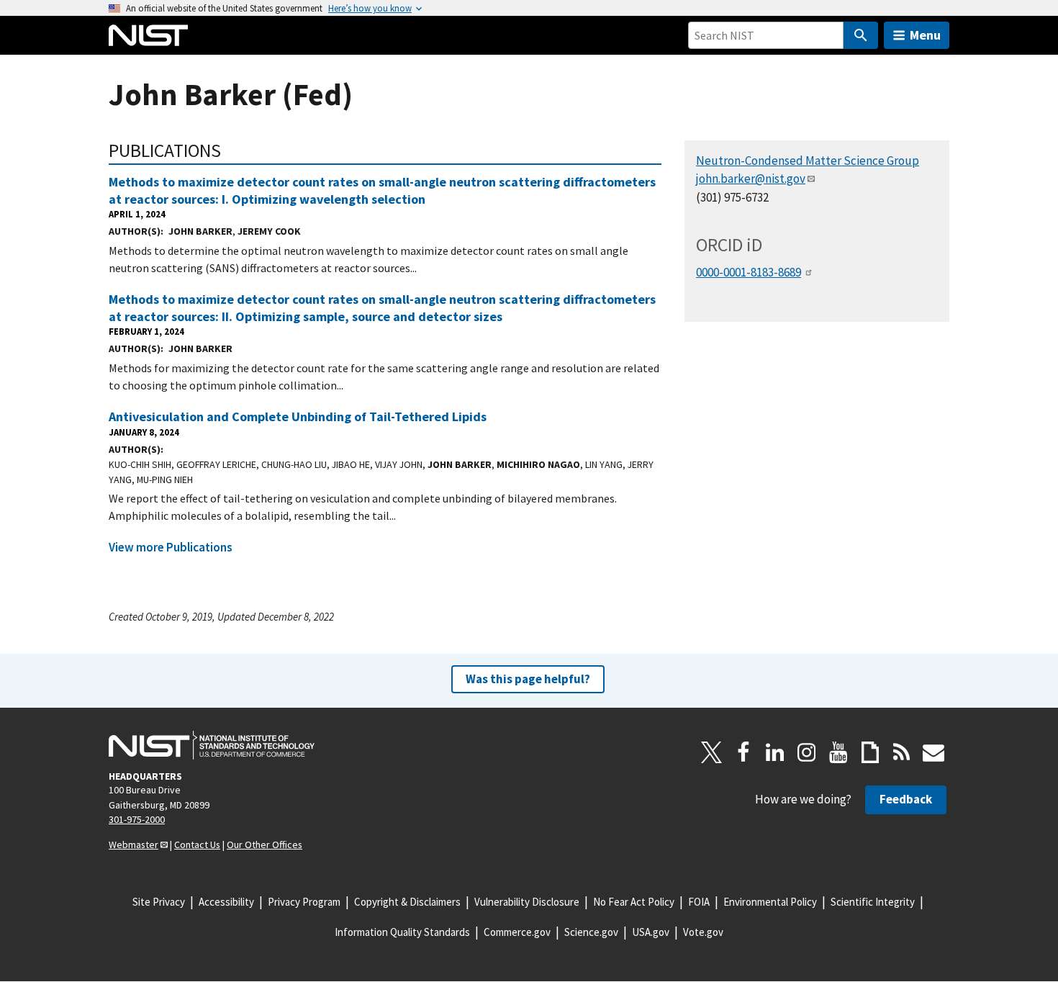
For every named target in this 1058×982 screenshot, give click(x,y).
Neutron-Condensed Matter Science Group (807, 160)
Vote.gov (703, 932)
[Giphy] (870, 752)
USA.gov (650, 932)
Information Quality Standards (402, 932)
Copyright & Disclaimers (407, 902)
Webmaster (133, 844)
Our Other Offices (264, 844)
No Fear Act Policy (633, 902)
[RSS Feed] (902, 752)
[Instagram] (807, 752)
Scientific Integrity (873, 902)
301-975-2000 (137, 819)
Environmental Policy (770, 902)
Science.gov (591, 932)
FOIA (699, 902)
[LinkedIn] (775, 752)
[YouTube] (838, 752)
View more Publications (170, 547)
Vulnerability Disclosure (526, 902)
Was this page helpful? (528, 679)
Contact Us (197, 844)
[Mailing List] (933, 752)
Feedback (906, 799)
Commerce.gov (517, 932)
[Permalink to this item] (230, 150)
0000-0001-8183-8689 (748, 272)
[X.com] (712, 752)
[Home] (148, 35)
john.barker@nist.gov (750, 178)
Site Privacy (158, 902)
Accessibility (226, 902)
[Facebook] (743, 752)
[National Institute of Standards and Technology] (212, 745)
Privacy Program (304, 902)
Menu (925, 35)
